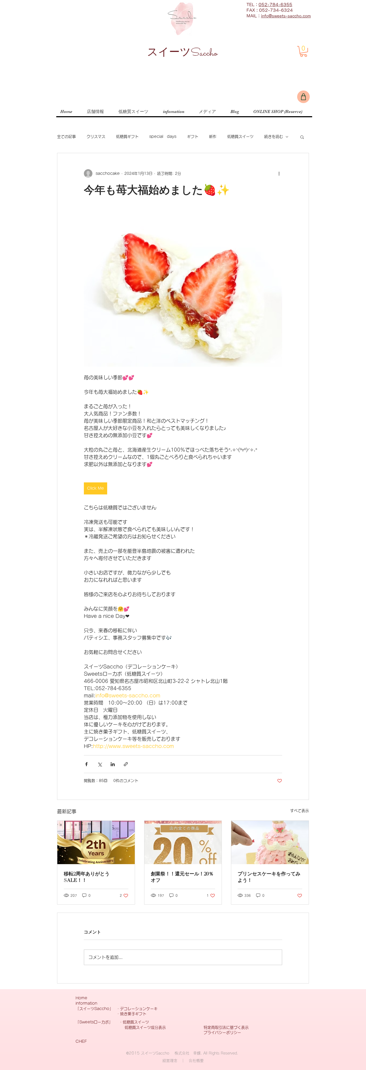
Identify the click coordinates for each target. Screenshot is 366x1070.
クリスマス (96, 136)
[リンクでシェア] (125, 764)
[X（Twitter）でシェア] (99, 764)
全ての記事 (66, 136)
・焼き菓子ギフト (133, 1014)
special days (162, 136)
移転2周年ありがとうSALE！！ (87, 877)
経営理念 (169, 1061)
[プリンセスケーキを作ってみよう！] (270, 842)
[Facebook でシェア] (86, 764)
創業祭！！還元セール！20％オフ (182, 877)
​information (86, 1003)
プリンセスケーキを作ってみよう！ (269, 877)
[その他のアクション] (279, 173)
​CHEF (81, 1041)
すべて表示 (299, 810)
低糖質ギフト (127, 136)
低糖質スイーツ (240, 136)
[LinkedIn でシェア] (112, 764)
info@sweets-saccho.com (286, 16)
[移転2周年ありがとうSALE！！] (96, 842)
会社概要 (196, 1061)
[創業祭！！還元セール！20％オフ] (183, 842)
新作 (212, 136)
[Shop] (303, 96)
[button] (303, 51)
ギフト (192, 136)
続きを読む (273, 136)
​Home (81, 998)
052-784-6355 (275, 5)
